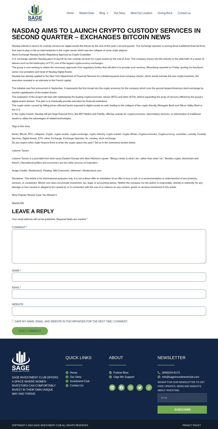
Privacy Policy (191, 425)
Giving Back (165, 13)
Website (17, 304)
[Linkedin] (112, 387)
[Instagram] (130, 387)
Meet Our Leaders (141, 13)
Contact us (184, 13)
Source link (18, 202)
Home (70, 13)
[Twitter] (139, 387)
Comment (19, 227)
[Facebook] (121, 387)
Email (16, 287)
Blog (102, 13)
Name (16, 270)
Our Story (119, 13)
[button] (104, 13)
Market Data (86, 13)
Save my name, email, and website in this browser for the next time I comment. (71, 321)
